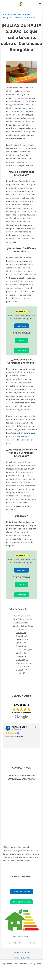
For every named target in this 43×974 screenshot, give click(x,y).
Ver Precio (21, 326)
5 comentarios (9, 14)
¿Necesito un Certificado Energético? (22, 642)
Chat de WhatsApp (21, 902)
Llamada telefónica (21, 891)
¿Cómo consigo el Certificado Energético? (24, 652)
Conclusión (21, 673)
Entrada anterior (21, 952)
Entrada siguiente (21, 958)
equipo (25, 436)
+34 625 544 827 (23, 936)
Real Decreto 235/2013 (16, 111)
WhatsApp (21, 350)
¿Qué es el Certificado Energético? (21, 632)
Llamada (21, 340)
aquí (18, 155)
